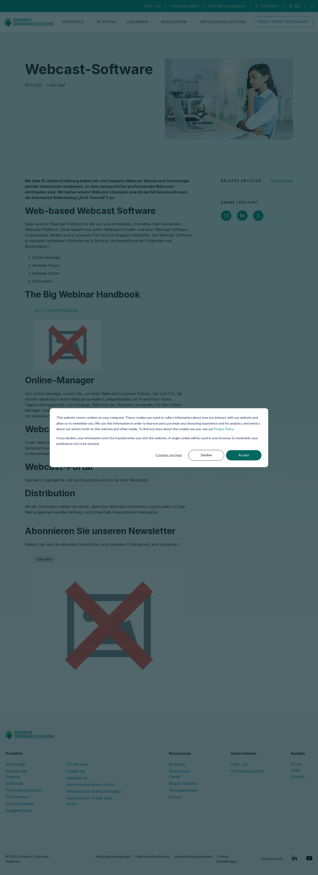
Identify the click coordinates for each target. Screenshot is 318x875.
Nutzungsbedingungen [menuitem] (113, 856)
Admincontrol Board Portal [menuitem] (90, 784)
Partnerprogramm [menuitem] (247, 771)
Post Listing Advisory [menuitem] (24, 790)
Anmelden (269, 6)
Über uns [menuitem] (239, 764)
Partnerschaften (184, 6)
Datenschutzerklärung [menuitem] (152, 856)
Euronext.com (272, 859)
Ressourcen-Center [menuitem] (180, 774)
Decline (206, 455)
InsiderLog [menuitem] (75, 771)
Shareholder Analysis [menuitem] (17, 774)
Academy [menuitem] (177, 764)
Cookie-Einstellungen (227, 858)
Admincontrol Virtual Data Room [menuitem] (89, 801)
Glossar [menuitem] (175, 797)
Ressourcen (174, 22)
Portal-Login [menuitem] (297, 767)
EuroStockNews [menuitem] (20, 803)
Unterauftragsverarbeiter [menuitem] (193, 856)
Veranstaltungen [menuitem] (183, 790)
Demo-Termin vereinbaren (283, 22)
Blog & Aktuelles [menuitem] (183, 783)
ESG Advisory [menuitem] (18, 797)
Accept (243, 455)
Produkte (72, 22)
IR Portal (107, 22)
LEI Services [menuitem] (77, 764)
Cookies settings (169, 455)
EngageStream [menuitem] (18, 810)
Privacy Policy (223, 429)
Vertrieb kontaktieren (227, 6)
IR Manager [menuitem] (16, 764)
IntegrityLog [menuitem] (76, 777)
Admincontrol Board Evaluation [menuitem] (94, 791)
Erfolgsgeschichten (222, 22)
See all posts (282, 180)
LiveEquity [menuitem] (14, 783)
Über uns (152, 6)
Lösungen (136, 22)
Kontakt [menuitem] (297, 776)
